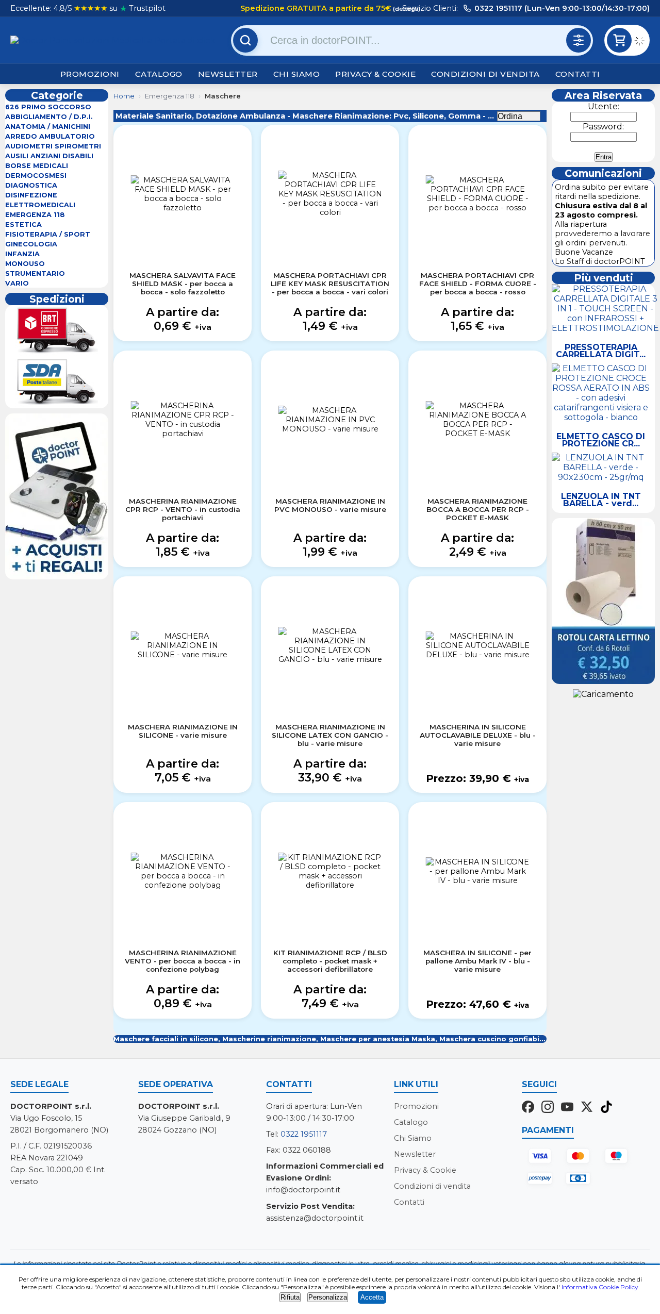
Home (124, 96)
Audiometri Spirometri (53, 146)
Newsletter (228, 74)
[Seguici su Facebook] (528, 1108)
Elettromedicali (40, 205)
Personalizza (327, 1297)
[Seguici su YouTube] (567, 1108)
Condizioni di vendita (485, 74)
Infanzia (22, 254)
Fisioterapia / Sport (47, 234)
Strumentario (35, 273)
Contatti (577, 74)
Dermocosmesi (36, 175)
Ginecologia (31, 244)
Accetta (372, 1297)
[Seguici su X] (587, 1108)
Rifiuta (290, 1297)
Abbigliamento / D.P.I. (49, 117)
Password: (603, 126)
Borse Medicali (36, 166)
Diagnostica (31, 185)
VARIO (17, 283)
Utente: (603, 106)
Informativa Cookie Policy (600, 1287)
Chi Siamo (296, 74)
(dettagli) (405, 8)
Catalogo (159, 74)
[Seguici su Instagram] (547, 1108)
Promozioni (90, 74)
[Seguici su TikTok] (606, 1108)
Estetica (23, 224)
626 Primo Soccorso (48, 107)
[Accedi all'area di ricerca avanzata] (578, 40)
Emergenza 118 (35, 215)
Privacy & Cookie (375, 74)
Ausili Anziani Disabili (49, 156)
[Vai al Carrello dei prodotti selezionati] (642, 42)
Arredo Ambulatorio (50, 136)
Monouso (25, 264)
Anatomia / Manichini (47, 126)
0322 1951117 (303, 1134)
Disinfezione (31, 195)
